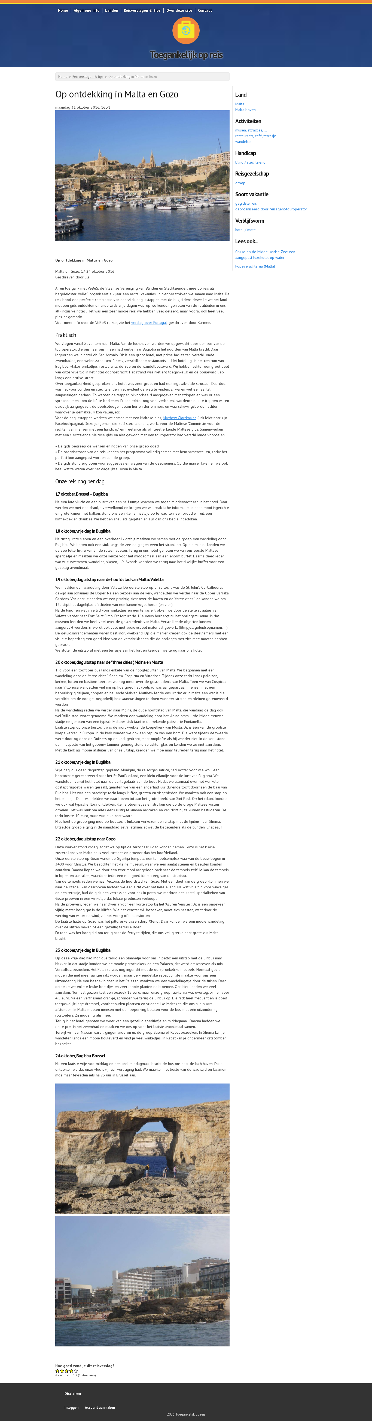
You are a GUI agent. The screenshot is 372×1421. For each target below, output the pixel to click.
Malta (239, 104)
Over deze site (179, 10)
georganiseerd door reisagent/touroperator (271, 209)
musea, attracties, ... (251, 130)
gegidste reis (246, 203)
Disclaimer (73, 1393)
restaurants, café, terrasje (255, 135)
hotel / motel (246, 229)
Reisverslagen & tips (142, 10)
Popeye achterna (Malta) (255, 266)
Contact (205, 10)
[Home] (186, 30)
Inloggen (71, 1407)
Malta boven (245, 109)
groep (240, 182)
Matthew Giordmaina (179, 417)
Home (63, 10)
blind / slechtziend (250, 162)
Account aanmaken (100, 1407)
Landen (111, 10)
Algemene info (86, 10)
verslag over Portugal (149, 322)
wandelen (243, 141)
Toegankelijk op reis (186, 54)
